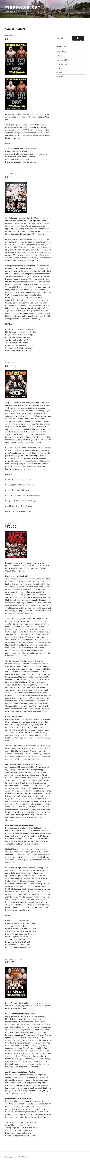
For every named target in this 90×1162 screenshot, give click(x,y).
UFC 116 (10, 366)
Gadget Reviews (62, 52)
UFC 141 (10, 39)
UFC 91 (9, 962)
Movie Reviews (61, 64)
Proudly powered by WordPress (16, 1157)
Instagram (59, 56)
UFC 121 (10, 177)
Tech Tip (59, 72)
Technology (60, 76)
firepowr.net (23, 7)
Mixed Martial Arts (62, 60)
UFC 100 (10, 526)
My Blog (59, 68)
